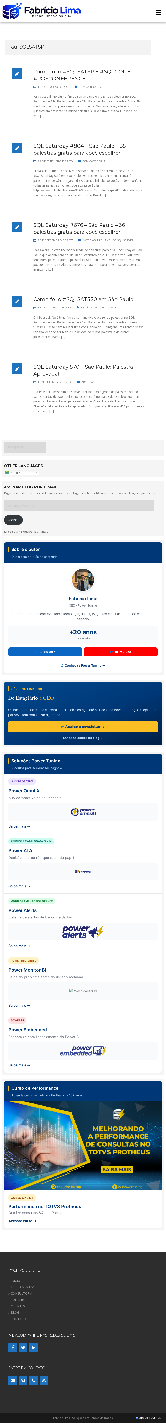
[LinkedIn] (33, 1347)
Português (15, 472)
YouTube (125, 652)
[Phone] (33, 1380)
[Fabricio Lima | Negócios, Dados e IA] (42, 11)
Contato (18, 1319)
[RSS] (44, 1380)
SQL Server (19, 1300)
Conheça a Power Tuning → (84, 665)
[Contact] (12, 1380)
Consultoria (21, 1293)
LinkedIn (49, 652)
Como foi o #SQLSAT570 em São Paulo (83, 299)
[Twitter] (23, 1347)
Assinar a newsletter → (84, 726)
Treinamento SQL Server (115, 240)
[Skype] (23, 1380)
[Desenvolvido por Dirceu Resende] (149, 1418)
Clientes (18, 1306)
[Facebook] (12, 1347)
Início (15, 1281)
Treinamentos (23, 1287)
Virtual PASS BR (106, 307)
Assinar (13, 520)
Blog (15, 1312)
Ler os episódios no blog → (83, 738)
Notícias (89, 240)
